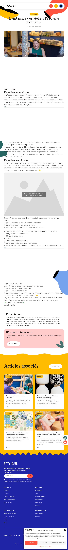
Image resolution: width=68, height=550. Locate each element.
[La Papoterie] (11, 6)
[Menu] (61, 6)
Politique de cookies (43, 546)
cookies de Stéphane (51, 165)
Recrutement (39, 513)
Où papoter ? (8, 502)
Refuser (44, 542)
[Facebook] (16, 536)
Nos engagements (9, 499)
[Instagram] (14, 535)
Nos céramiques (40, 496)
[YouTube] (19, 535)
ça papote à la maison (47, 152)
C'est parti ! (13, 343)
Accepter (31, 542)
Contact (37, 516)
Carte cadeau (39, 499)
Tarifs (36, 493)
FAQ (5, 523)
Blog (5, 519)
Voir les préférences (58, 542)
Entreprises (38, 502)
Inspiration (38, 505)
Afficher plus (56, 366)
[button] (65, 530)
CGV (50, 546)
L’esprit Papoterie (9, 496)
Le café (6, 493)
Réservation (38, 490)
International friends (10, 513)
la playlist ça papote (15, 149)
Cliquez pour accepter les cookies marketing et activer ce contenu (34, 194)
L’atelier (6, 490)
